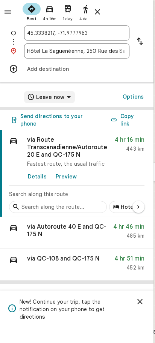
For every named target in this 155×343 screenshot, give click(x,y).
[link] (76, 173)
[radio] (32, 11)
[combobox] (76, 32)
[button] (76, 233)
